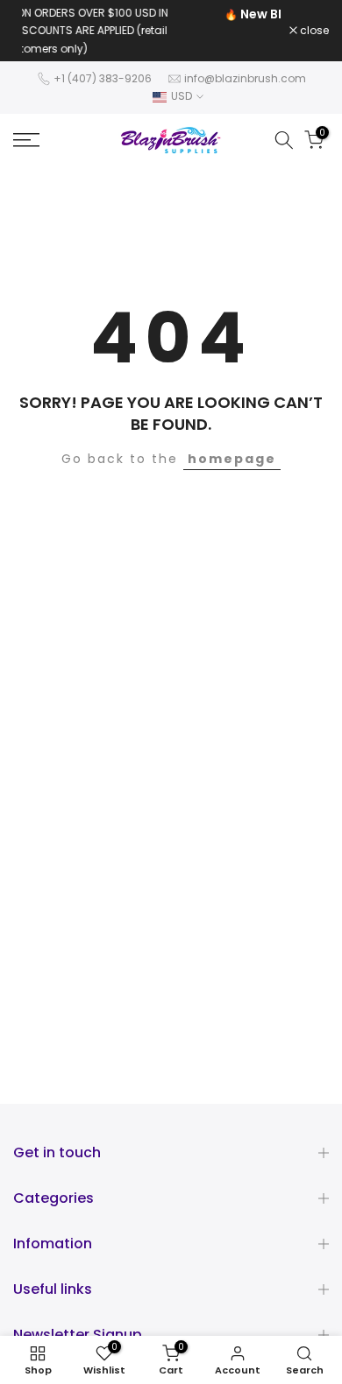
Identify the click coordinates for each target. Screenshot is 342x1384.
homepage (232, 437)
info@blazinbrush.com (245, 56)
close (313, 20)
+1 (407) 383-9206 (102, 56)
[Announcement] (187, 19)
